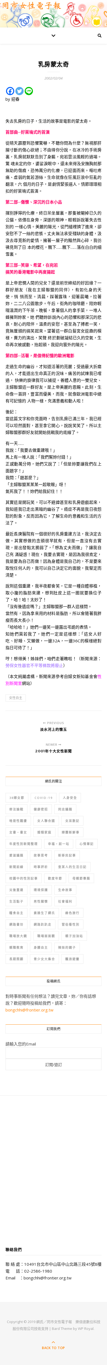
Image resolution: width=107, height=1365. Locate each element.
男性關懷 (41, 901)
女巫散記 (72, 821)
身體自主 (41, 947)
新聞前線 (16, 867)
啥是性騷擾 (18, 821)
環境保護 (41, 890)
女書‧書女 (18, 832)
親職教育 (16, 947)
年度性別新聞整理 (23, 844)
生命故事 (65, 890)
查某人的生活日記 (72, 867)
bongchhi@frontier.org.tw (29, 1010)
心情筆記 (87, 844)
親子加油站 (74, 936)
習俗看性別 (71, 924)
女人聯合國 (46, 821)
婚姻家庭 (44, 832)
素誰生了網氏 (44, 913)
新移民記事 (67, 855)
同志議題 (65, 809)
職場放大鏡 (18, 936)
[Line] (29, 91)
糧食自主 (16, 913)
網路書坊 (16, 924)
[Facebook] (10, 91)
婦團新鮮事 (71, 832)
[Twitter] (19, 91)
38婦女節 (16, 798)
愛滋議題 (16, 855)
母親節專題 (81, 878)
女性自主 (15, 698)
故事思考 (41, 855)
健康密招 (41, 809)
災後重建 (16, 890)
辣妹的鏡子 (67, 947)
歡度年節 (55, 878)
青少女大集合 (44, 959)
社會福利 (65, 901)
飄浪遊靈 (72, 959)
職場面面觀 (46, 936)
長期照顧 (16, 959)
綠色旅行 (72, 913)
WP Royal (86, 1328)
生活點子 (16, 901)
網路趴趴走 (43, 924)
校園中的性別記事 (23, 878)
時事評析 (41, 867)
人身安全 (70, 798)
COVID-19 (44, 798)
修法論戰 (16, 809)
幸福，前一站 (58, 844)
